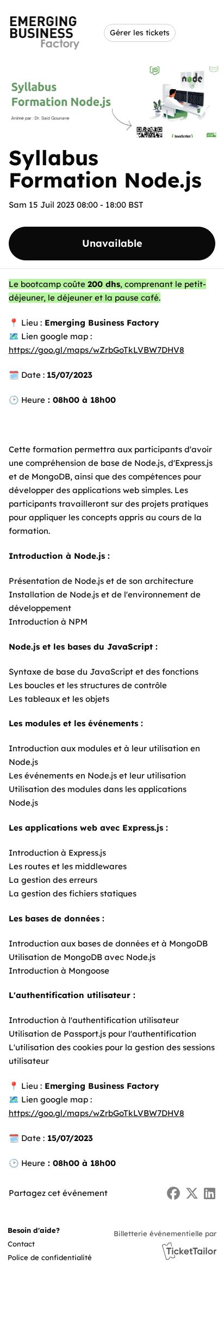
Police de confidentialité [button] (50, 1257)
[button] (37, 1244)
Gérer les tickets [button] (140, 32)
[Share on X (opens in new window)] (191, 1193)
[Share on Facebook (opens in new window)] (173, 1193)
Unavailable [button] (112, 243)
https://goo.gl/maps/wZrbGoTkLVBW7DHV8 (96, 350)
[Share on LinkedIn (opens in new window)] (209, 1193)
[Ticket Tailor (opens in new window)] (189, 1251)
